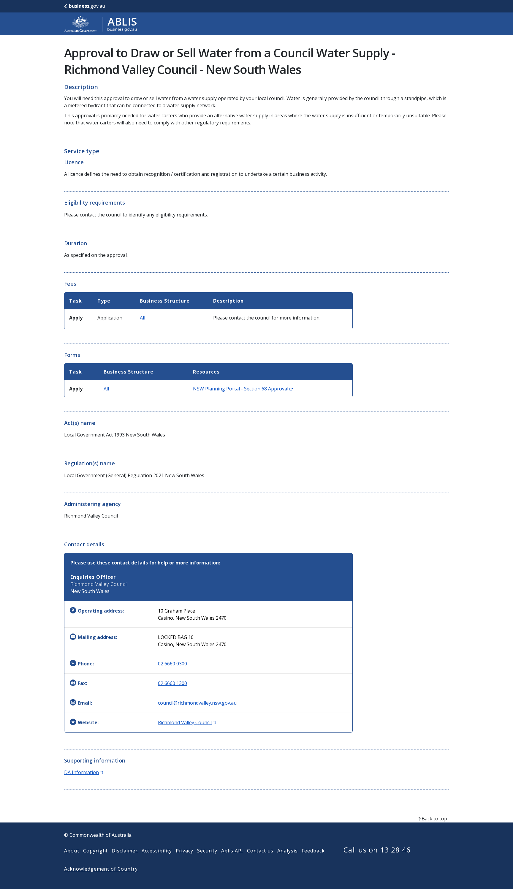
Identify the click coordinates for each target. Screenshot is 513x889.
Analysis (287, 850)
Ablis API (232, 850)
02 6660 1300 (172, 683)
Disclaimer (125, 850)
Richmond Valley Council (187, 722)
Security (207, 850)
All (142, 317)
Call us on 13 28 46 (377, 850)
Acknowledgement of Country (101, 869)
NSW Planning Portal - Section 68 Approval (243, 388)
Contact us (260, 850)
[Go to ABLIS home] (100, 23)
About (71, 850)
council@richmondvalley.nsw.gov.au (197, 703)
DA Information (83, 772)
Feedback (313, 850)
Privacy (185, 850)
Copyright (95, 850)
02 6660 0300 (172, 663)
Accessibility (157, 850)
